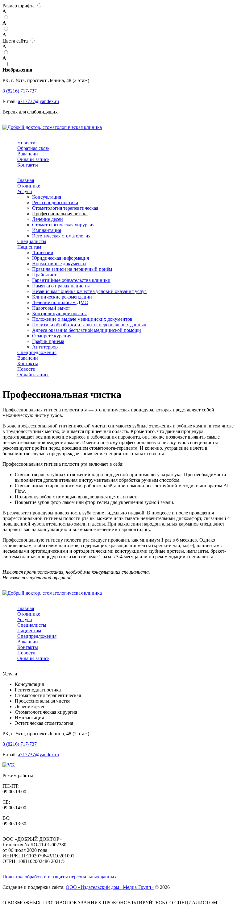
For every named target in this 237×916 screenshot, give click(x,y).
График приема (48, 341)
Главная (25, 180)
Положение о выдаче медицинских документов (82, 319)
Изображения (17, 69)
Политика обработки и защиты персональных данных (89, 324)
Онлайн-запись (33, 159)
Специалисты (31, 241)
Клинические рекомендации (62, 296)
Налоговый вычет (51, 308)
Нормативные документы (59, 263)
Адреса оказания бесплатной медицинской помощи (86, 330)
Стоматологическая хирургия (63, 224)
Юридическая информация (60, 258)
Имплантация (46, 230)
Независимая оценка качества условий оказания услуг (89, 291)
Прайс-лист (44, 274)
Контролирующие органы (59, 313)
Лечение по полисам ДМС (60, 302)
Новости (26, 142)
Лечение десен (47, 219)
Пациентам (29, 247)
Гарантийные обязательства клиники (71, 280)
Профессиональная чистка (60, 213)
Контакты (27, 164)
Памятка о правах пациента (61, 285)
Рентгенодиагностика (55, 202)
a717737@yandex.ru (38, 101)
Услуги (24, 191)
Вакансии (27, 153)
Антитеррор (45, 346)
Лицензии (42, 252)
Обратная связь (33, 148)
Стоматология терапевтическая (65, 208)
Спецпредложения (36, 352)
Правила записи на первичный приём (72, 269)
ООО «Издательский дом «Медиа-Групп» (110, 887)
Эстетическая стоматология (61, 235)
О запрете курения (51, 335)
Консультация (46, 197)
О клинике (28, 185)
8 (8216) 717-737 (19, 90)
